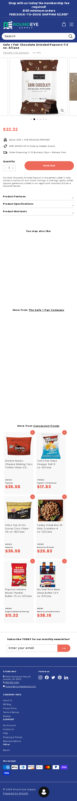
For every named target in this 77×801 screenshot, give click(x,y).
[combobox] (38, 36)
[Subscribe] (63, 648)
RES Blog (7, 704)
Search (6, 750)
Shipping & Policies (12, 737)
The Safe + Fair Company (16, 52)
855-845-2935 (12, 682)
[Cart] (64, 24)
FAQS (5, 733)
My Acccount (9, 725)
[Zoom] (62, 110)
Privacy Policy (10, 708)
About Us (7, 700)
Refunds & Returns (12, 741)
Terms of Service (11, 712)
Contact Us (8, 729)
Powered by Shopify (15, 793)
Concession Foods (46, 425)
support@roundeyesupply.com (21, 686)
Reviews (7, 716)
